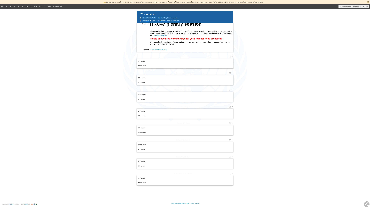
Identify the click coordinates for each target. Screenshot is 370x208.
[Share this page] (367, 204)
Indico (11, 204)
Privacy (188, 203)
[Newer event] (18, 6)
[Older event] (11, 6)
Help (192, 203)
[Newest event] (22, 6)
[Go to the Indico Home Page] (2, 6)
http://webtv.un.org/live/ (160, 35)
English (357, 6)
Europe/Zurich (346, 6)
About (183, 203)
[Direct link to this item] (193, 56)
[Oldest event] (7, 6)
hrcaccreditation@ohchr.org (158, 49)
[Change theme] (41, 6)
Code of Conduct (176, 203)
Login (366, 6)
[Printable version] (27, 6)
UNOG (26, 204)
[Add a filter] (31, 6)
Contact (197, 203)
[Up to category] (14, 6)
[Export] (35, 6)
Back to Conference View (54, 6)
